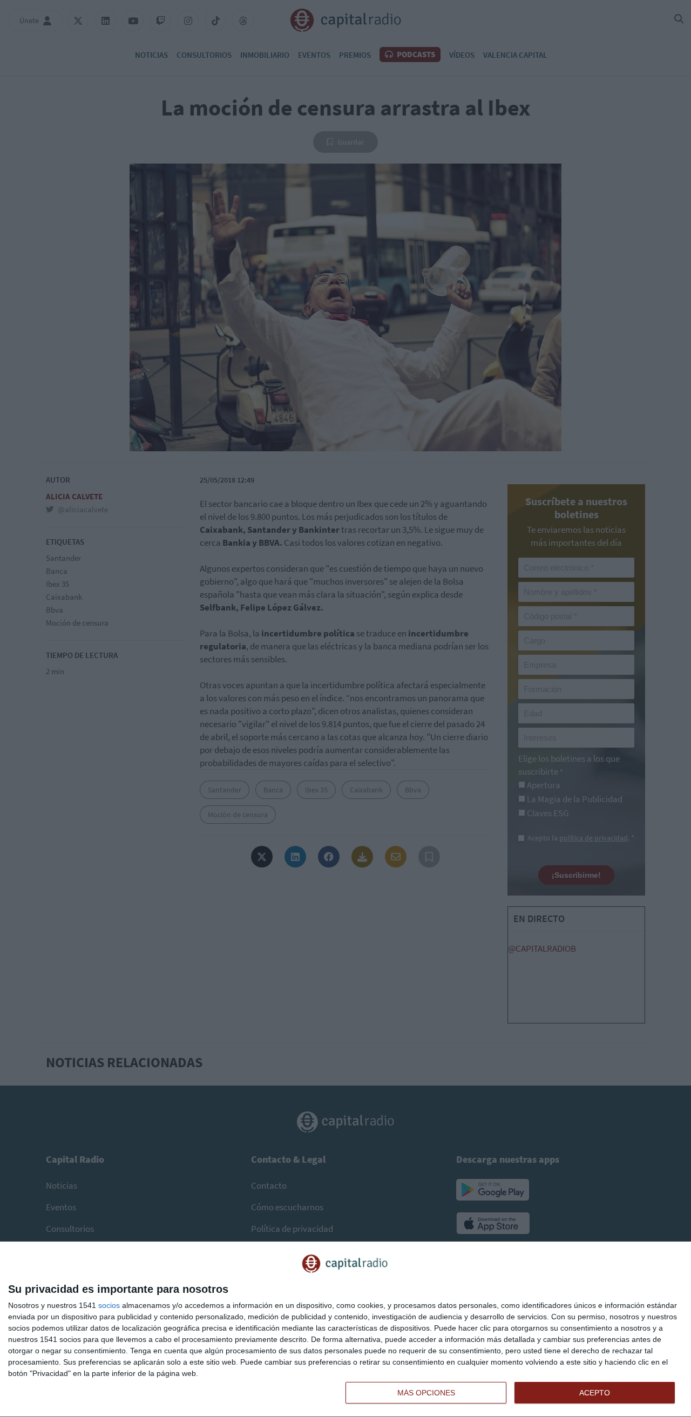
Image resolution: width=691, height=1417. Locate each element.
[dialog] (345, 1329)
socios (109, 1305)
